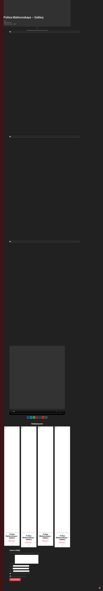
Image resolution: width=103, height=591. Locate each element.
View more (12, 541)
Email (11, 568)
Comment (12, 563)
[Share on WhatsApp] (34, 417)
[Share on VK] (46, 417)
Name (11, 565)
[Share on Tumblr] (40, 417)
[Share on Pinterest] (37, 417)
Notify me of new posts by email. (18, 576)
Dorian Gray (35, 30)
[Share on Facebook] (28, 417)
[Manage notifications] (100, 588)
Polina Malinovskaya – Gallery (10, 24)
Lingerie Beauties (7, 22)
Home (5, 20)
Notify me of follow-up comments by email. (20, 573)
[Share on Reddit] (43, 417)
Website (11, 571)
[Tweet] (31, 417)
